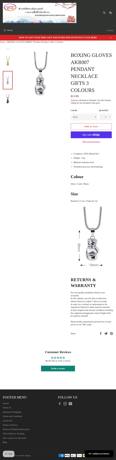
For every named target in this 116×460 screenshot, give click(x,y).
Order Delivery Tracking (13, 433)
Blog (5, 442)
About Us (7, 408)
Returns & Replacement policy (16, 429)
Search (6, 403)
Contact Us (8, 420)
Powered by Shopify (24, 456)
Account (110, 30)
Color (74, 111)
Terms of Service (10, 425)
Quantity (103, 111)
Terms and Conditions (12, 416)
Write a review (58, 368)
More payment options (91, 142)
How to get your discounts (14, 438)
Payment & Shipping (12, 412)
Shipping (74, 100)
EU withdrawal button (99, 454)
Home (2, 42)
